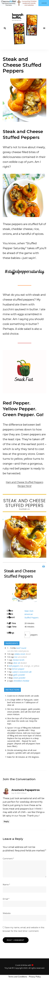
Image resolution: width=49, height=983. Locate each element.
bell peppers (14, 666)
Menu (44, 28)
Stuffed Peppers (31, 617)
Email (6, 899)
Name (6, 884)
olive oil (16, 663)
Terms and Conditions (17, 977)
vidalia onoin (19, 654)
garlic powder (19, 675)
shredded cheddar (21, 680)
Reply (6, 821)
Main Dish (28, 611)
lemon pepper (18, 669)
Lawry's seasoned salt (22, 672)
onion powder (19, 677)
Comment (8, 858)
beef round (21, 648)
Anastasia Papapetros (25, 790)
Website (7, 913)
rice (15, 657)
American (28, 614)
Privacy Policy (35, 977)
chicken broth (18, 660)
